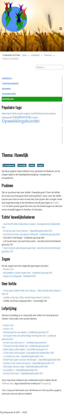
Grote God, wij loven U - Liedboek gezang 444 (24, 342)
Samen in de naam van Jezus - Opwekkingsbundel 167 (28, 363)
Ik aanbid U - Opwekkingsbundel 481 (20, 370)
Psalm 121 (8, 328)
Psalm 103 (8, 325)
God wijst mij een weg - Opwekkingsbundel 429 (25, 366)
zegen (40, 165)
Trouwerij (45, 383)
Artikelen (8, 99)
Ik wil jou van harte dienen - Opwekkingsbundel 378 (27, 230)
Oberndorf (7, 113)
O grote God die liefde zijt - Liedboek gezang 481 (26, 346)
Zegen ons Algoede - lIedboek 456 (19, 276)
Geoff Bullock (37, 113)
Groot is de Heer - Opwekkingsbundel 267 (23, 373)
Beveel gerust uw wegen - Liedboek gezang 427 (25, 332)
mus (46, 113)
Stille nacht (17, 113)
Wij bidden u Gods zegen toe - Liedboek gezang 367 (27, 272)
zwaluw (52, 113)
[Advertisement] (20, 134)
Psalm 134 (8, 269)
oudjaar (26, 113)
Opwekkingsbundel (20, 121)
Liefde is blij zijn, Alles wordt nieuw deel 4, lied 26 (26, 297)
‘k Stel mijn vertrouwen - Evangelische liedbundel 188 (28, 352)
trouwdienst (9, 165)
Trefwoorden (10, 83)
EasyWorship (21, 117)
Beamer (6, 88)
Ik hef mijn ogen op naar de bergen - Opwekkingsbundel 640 (31, 359)
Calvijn (35, 117)
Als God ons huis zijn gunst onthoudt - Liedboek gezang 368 (31, 234)
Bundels (7, 78)
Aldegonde (7, 117)
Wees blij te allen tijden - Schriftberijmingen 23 (25, 349)
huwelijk (22, 165)
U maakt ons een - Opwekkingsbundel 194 (23, 356)
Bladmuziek (9, 93)
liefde (31, 165)
